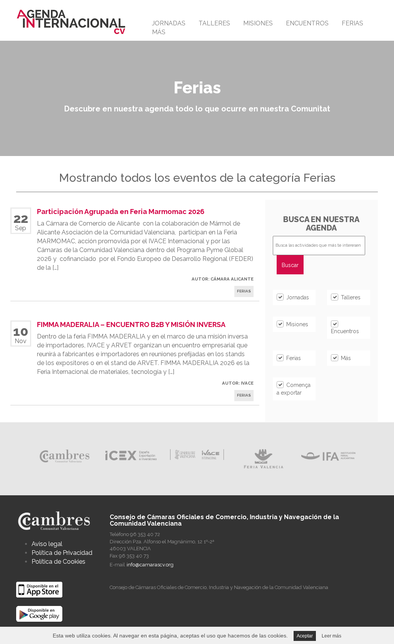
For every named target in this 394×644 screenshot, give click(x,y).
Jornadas (168, 23)
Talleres (214, 23)
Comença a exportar (294, 389)
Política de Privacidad (62, 552)
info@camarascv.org (150, 565)
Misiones (258, 23)
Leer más (331, 636)
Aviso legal (47, 544)
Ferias (352, 23)
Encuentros (307, 23)
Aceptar (305, 636)
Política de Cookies (58, 561)
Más (158, 32)
